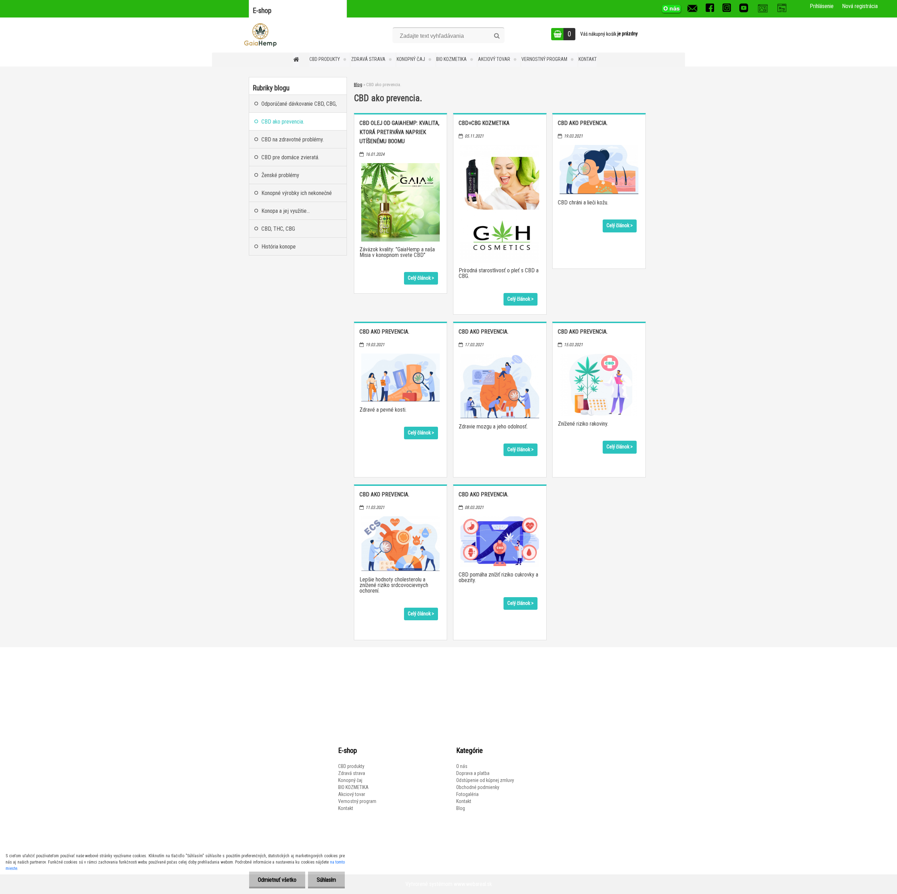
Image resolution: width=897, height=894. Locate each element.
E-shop (262, 10)
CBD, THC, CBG (278, 228)
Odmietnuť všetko (277, 879)
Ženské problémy (280, 175)
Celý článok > (421, 278)
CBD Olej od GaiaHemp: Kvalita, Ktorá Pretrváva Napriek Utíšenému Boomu (399, 132)
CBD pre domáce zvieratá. (290, 157)
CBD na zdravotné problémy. (292, 139)
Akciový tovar (494, 59)
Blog (358, 84)
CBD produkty (324, 59)
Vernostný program (544, 59)
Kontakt (587, 59)
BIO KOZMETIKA (451, 59)
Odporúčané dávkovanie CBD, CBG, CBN (299, 106)
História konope (278, 246)
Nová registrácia (860, 6)
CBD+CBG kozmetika (484, 123)
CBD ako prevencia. (583, 123)
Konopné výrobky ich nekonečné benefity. (296, 196)
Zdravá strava (368, 59)
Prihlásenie (822, 6)
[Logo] (260, 35)
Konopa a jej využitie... (285, 211)
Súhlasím (326, 879)
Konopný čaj (411, 59)
